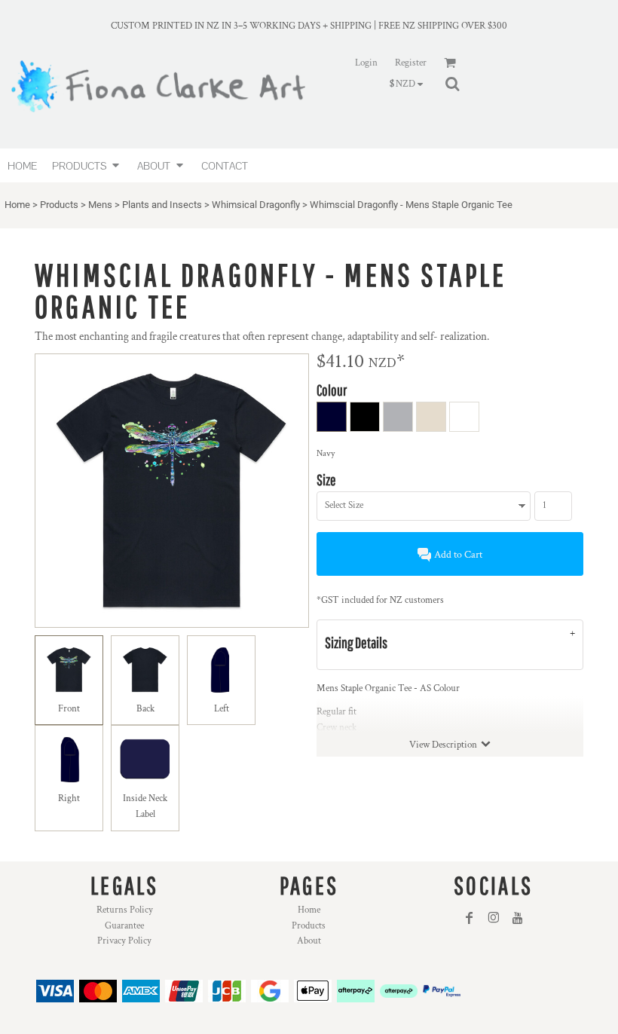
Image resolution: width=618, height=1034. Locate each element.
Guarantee (124, 925)
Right (69, 798)
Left (221, 708)
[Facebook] (469, 917)
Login (366, 63)
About (309, 941)
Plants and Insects (162, 204)
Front (69, 708)
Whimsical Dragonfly (256, 204)
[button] (87, 165)
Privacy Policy (124, 941)
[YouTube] (517, 917)
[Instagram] (493, 917)
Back (145, 708)
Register (411, 63)
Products (59, 204)
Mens (100, 204)
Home (17, 204)
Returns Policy (124, 910)
